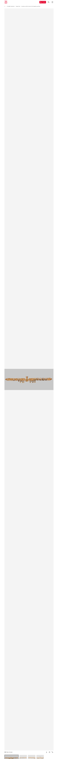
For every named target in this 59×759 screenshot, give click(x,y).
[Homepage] (5, 2)
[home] (5, 6)
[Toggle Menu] (52, 2)
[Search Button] (48, 2)
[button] (29, 379)
